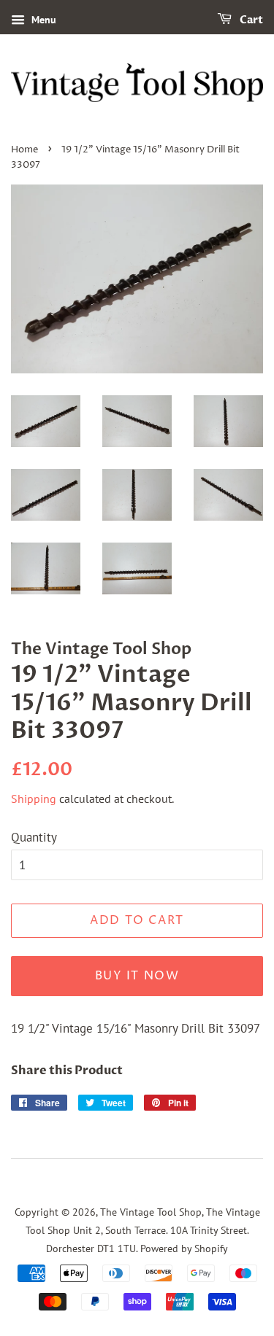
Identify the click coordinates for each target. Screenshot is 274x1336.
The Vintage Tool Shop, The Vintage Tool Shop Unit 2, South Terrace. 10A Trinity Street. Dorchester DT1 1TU (143, 1229)
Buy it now (137, 976)
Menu (42, 19)
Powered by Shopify (184, 1248)
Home (24, 150)
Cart (250, 20)
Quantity (34, 837)
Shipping (33, 798)
